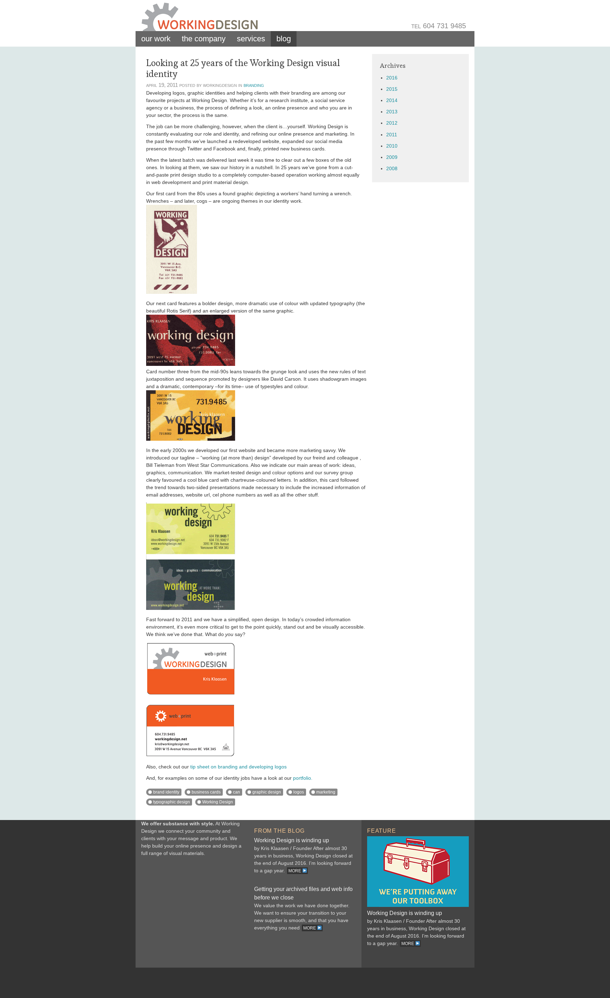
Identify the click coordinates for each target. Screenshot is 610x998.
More (295, 870)
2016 (391, 78)
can (236, 792)
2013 (391, 111)
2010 (391, 146)
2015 (391, 89)
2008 (391, 168)
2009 (391, 157)
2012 (391, 123)
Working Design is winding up (291, 840)
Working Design (217, 802)
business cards (206, 792)
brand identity (166, 792)
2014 (391, 100)
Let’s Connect (192, 913)
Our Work (156, 38)
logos (298, 792)
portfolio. (302, 778)
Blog (283, 38)
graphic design (266, 792)
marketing (325, 792)
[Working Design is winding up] (418, 905)
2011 (391, 134)
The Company (204, 38)
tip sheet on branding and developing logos (238, 767)
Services (251, 38)
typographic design (171, 802)
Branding (254, 85)
